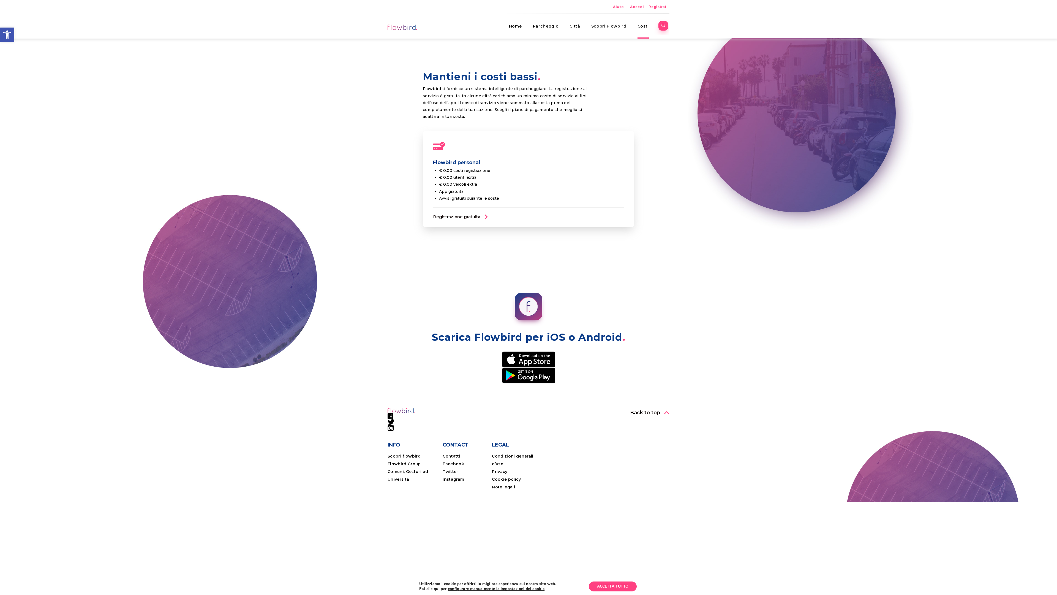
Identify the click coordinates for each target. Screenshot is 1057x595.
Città (575, 26)
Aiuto (618, 7)
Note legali (503, 487)
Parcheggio (546, 26)
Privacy (499, 471)
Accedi (637, 7)
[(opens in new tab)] (528, 359)
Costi (643, 26)
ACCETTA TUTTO (612, 586)
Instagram (453, 479)
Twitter (450, 471)
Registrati (658, 7)
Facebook (453, 463)
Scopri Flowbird (608, 26)
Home (515, 26)
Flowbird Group (404, 463)
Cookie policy (506, 479)
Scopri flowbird (404, 456)
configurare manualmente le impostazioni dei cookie (496, 588)
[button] (7, 35)
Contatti (451, 456)
